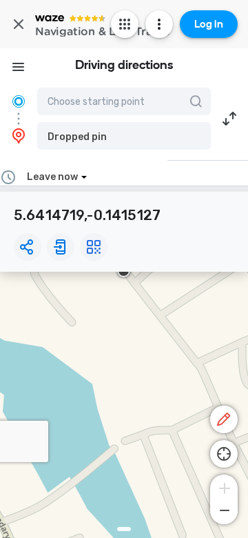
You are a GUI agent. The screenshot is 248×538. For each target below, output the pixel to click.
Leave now (52, 177)
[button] (124, 136)
